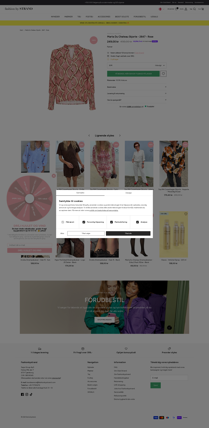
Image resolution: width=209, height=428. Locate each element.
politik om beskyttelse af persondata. (103, 210)
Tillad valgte (86, 233)
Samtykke (80, 193)
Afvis (62, 233)
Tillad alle (128, 233)
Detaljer (129, 193)
